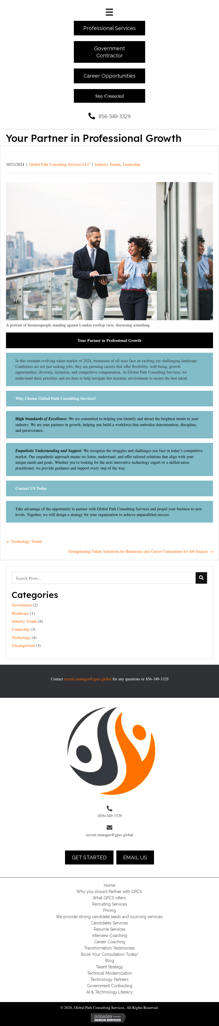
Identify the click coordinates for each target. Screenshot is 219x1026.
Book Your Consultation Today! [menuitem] (109, 954)
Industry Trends (107, 164)
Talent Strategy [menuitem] (109, 967)
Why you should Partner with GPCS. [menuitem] (109, 892)
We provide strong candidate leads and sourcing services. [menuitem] (109, 917)
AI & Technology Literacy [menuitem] (109, 992)
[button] (109, 96)
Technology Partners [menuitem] (109, 979)
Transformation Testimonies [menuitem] (109, 948)
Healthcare (20, 613)
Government (22, 605)
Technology (21, 637)
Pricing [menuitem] (109, 910)
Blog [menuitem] (109, 961)
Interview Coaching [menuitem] (109, 936)
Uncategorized (23, 645)
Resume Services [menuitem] (109, 929)
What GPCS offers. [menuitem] (110, 898)
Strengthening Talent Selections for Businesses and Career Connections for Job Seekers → (140, 551)
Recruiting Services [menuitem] (109, 904)
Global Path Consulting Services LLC (59, 164)
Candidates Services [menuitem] (109, 923)
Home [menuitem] (109, 885)
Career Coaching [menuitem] (109, 942)
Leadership (131, 164)
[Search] (201, 578)
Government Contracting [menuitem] (109, 986)
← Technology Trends (24, 541)
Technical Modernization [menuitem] (109, 973)
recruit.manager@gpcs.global (87, 679)
